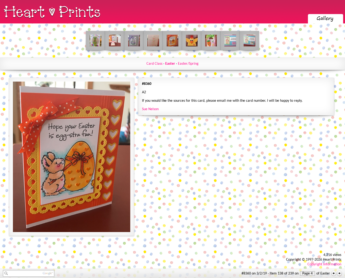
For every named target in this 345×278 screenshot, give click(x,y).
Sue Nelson (150, 109)
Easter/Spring (188, 64)
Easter (170, 64)
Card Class (154, 64)
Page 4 (307, 273)
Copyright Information (324, 264)
